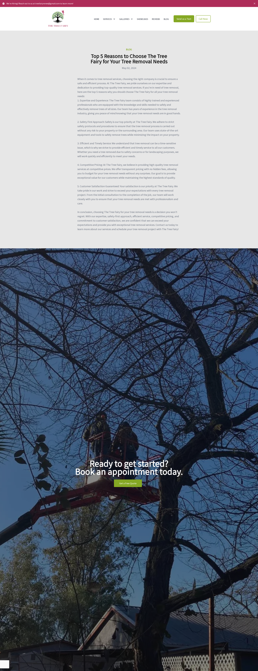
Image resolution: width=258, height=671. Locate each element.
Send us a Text (184, 18)
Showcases (142, 19)
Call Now (203, 18)
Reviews (156, 19)
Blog (166, 19)
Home (96, 19)
